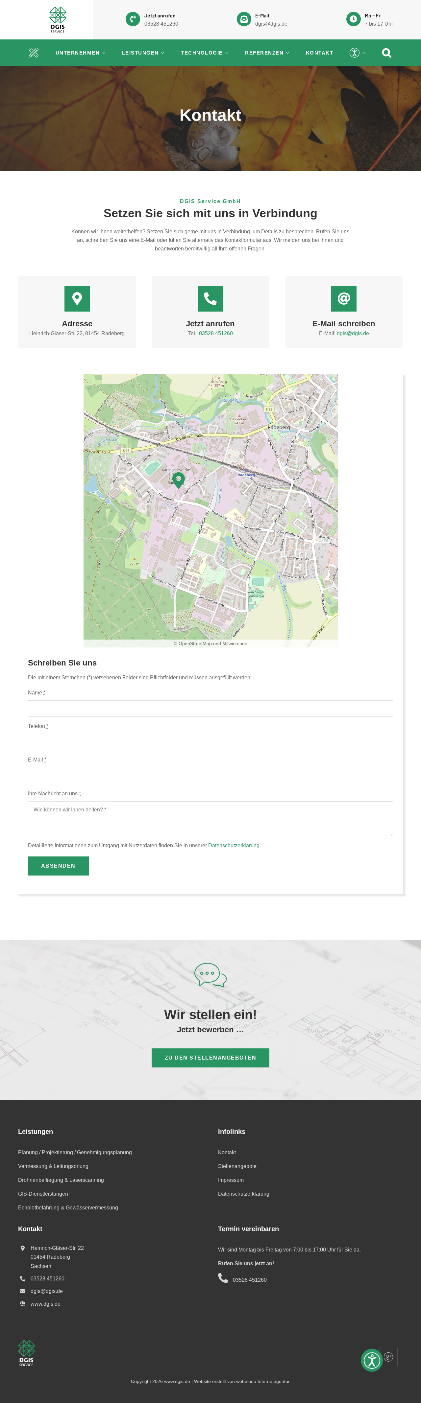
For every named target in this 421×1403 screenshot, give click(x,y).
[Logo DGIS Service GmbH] (57, 9)
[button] (387, 52)
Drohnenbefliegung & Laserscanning (61, 1180)
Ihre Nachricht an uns (54, 793)
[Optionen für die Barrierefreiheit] (372, 1368)
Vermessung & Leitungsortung (53, 1166)
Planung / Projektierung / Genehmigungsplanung (75, 1152)
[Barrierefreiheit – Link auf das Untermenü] (355, 52)
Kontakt (227, 1152)
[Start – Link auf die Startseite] (34, 52)
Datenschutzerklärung (234, 845)
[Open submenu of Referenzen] (286, 52)
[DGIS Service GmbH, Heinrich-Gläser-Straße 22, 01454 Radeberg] (178, 481)
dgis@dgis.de (271, 24)
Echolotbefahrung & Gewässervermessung (68, 1207)
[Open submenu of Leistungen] (162, 52)
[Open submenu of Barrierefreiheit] (363, 52)
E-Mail (37, 759)
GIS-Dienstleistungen (43, 1194)
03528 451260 (161, 24)
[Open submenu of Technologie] (226, 52)
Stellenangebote (237, 1166)
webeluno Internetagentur (263, 1381)
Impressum (231, 1180)
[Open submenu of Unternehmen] (103, 52)
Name (36, 692)
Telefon (38, 726)
